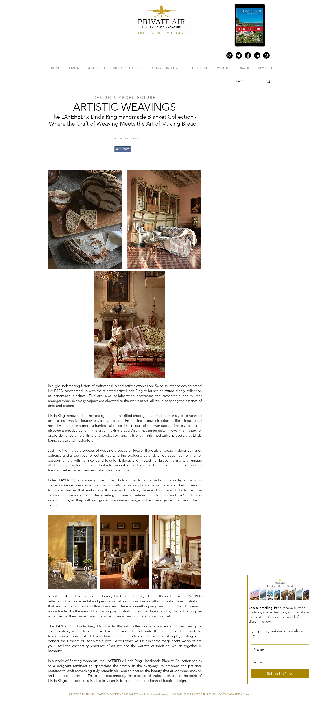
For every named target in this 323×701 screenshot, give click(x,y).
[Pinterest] (266, 55)
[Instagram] (229, 55)
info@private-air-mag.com (157, 694)
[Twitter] (239, 55)
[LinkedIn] (257, 55)
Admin (245, 694)
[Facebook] (248, 55)
